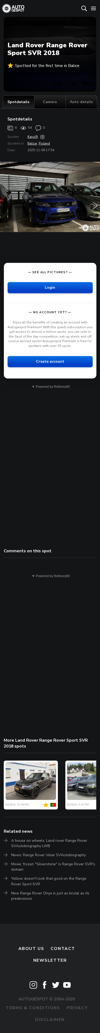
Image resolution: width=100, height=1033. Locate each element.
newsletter (50, 960)
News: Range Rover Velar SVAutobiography (48, 855)
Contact (63, 949)
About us (31, 949)
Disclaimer (50, 1020)
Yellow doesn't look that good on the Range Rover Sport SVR (48, 881)
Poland (44, 143)
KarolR (32, 137)
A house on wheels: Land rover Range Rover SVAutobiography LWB (49, 843)
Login (50, 287)
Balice (32, 143)
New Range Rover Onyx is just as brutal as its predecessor (50, 896)
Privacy (77, 1008)
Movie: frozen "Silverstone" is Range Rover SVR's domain (53, 867)
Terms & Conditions (33, 1008)
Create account (50, 361)
